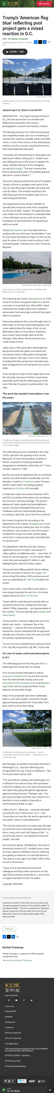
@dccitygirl (16, 168)
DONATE (45, 4)
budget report (38, 523)
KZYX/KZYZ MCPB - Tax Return (17, 1056)
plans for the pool (29, 595)
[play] (3, 1090)
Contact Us (9, 1028)
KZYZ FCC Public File (13, 1038)
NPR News (9, 929)
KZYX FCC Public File (13, 1033)
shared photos (35, 298)
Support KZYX (10, 1011)
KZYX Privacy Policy (13, 1061)
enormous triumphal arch (15, 676)
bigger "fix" (41, 573)
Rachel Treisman (19, 39)
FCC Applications (11, 1044)
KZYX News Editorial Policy (15, 1066)
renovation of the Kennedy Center (19, 683)
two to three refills (21, 488)
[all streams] (50, 1090)
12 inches (27, 481)
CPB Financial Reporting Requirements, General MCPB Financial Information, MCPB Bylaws (26, 1050)
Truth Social (32, 579)
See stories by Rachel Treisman (17, 960)
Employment (10, 1022)
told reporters (16, 230)
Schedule (8, 1017)
